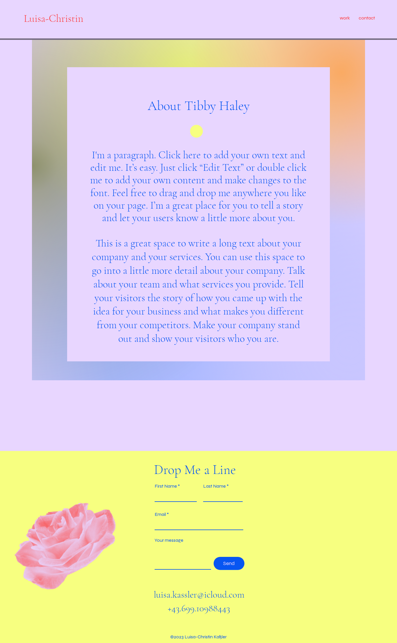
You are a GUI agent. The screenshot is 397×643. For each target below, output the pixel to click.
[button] (344, 18)
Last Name (214, 486)
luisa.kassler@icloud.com (199, 594)
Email (160, 514)
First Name (166, 486)
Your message (169, 540)
